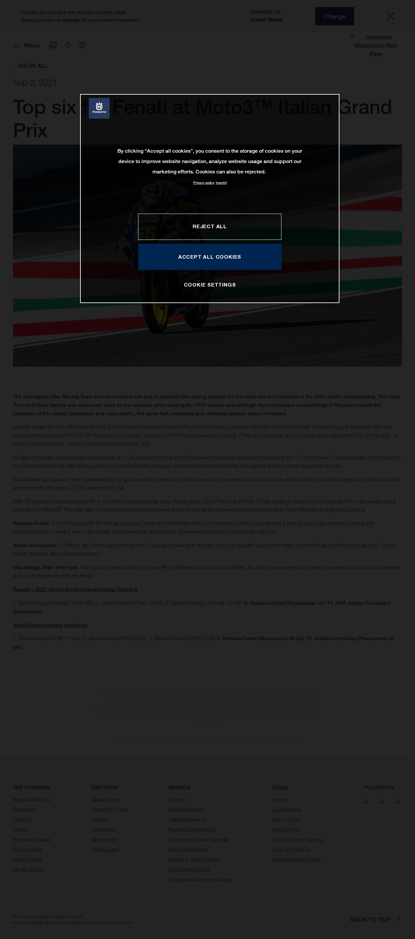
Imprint (221, 183)
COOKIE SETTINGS (210, 285)
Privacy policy (203, 183)
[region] (209, 198)
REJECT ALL (210, 226)
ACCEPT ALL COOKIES (209, 257)
